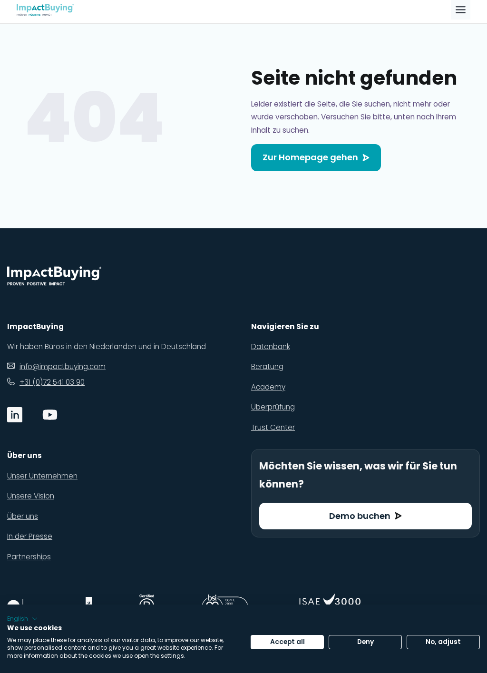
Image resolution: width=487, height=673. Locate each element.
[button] (22, 619)
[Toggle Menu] (460, 10)
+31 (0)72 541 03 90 (52, 382)
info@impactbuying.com (62, 366)
